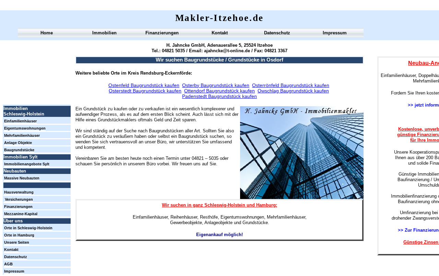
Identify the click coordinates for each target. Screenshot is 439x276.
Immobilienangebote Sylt (26, 164)
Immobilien (104, 32)
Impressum (335, 32)
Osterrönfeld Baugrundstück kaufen (290, 85)
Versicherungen (19, 199)
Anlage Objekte (18, 143)
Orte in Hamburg (19, 235)
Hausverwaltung (19, 192)
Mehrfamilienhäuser (22, 135)
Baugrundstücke (19, 150)
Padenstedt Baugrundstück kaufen (219, 96)
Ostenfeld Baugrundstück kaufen (143, 85)
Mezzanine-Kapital (20, 214)
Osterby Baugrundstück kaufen (215, 85)
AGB (8, 264)
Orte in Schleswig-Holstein (28, 228)
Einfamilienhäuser (20, 121)
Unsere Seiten (16, 242)
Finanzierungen (162, 32)
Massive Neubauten (21, 178)
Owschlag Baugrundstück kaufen (293, 90)
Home (46, 32)
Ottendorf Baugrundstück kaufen (219, 90)
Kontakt (220, 32)
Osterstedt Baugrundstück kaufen (145, 90)
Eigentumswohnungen (25, 128)
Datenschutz (277, 32)
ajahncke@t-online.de (226, 50)
